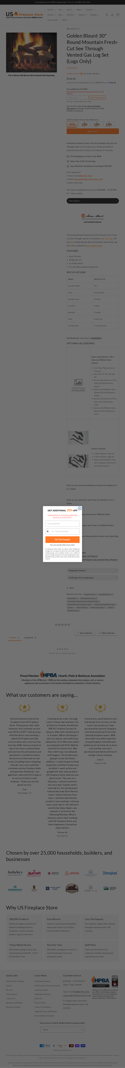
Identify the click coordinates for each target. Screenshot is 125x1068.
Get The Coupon (62, 540)
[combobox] (50, 531)
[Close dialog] (79, 508)
